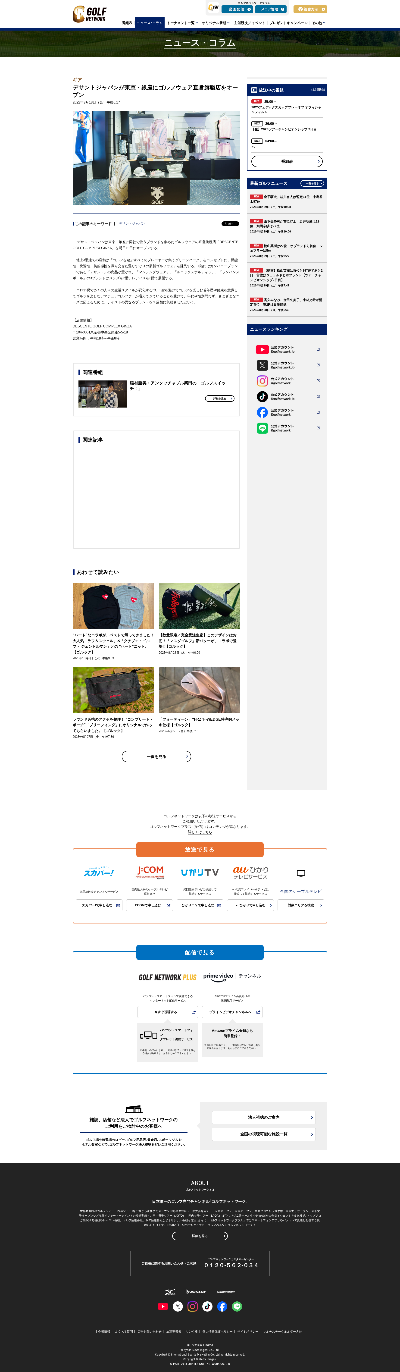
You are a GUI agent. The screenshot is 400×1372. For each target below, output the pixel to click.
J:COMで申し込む (147, 905)
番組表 (287, 161)
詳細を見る (219, 398)
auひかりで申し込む (251, 905)
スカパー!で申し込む (97, 905)
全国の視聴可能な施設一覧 (264, 1134)
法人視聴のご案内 (264, 1117)
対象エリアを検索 (301, 905)
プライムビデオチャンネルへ (230, 1012)
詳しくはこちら (200, 832)
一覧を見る (156, 756)
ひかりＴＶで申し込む (198, 905)
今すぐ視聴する (165, 1012)
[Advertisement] (156, 495)
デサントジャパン (132, 223)
